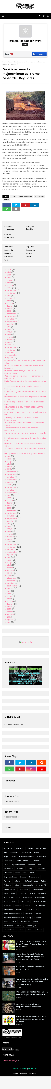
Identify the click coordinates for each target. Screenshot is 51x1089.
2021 (9, 469)
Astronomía (26, 852)
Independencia (9, 889)
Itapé (6, 893)
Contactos (33, 1073)
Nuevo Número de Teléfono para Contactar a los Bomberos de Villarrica (31, 1019)
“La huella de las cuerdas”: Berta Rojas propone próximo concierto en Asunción (31, 944)
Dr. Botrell (20, 869)
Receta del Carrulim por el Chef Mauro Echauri (30, 968)
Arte (5, 852)
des (39, 865)
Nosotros (23, 1073)
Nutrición (18, 905)
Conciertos (41, 857)
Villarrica (30, 930)
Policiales (29, 914)
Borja (6, 857)
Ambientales (41, 848)
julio (9, 295)
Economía (8, 250)
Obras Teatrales (39, 905)
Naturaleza (8, 257)
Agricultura (20, 848)
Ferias (43, 881)
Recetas (38, 918)
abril (9, 272)
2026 (9, 269)
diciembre (11, 290)
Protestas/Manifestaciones (14, 918)
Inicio (4, 62)
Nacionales (39, 196)
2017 (9, 575)
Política (38, 914)
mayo (10, 280)
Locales (32, 893)
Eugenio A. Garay (10, 877)
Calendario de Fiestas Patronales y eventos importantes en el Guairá (32, 993)
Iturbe (13, 893)
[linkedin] (31, 762)
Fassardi (7, 881)
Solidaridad (8, 926)
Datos (6, 865)
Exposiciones (34, 877)
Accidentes (8, 848)
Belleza (36, 852)
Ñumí (28, 905)
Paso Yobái (20, 909)
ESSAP (31, 873)
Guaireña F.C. (41, 885)
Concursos (8, 861)
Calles (13, 196)
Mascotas (42, 893)
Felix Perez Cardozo (31, 881)
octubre (11, 319)
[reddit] (42, 762)
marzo (10, 285)
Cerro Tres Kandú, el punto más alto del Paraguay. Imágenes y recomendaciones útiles (30, 957)
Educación (30, 250)
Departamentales (25, 196)
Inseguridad (23, 889)
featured (17, 881)
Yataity (39, 930)
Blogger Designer (20, 1069)
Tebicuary (20, 926)
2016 (9, 609)
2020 (9, 485)
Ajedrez (30, 848)
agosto (10, 324)
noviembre (12, 293)
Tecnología (31, 926)
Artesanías (14, 852)
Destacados (8, 869)
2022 (9, 345)
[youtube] (48, 16)
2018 (9, 542)
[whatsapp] (9, 769)
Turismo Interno (10, 930)
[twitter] (20, 762)
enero (10, 308)
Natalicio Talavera (40, 901)
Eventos (7, 253)
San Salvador (25, 922)
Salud (28, 257)
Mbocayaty (27, 897)
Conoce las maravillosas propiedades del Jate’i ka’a (28, 1005)
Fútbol (17, 885)
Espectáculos (20, 873)
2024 (9, 288)
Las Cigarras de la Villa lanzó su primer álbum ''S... (25, 453)
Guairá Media (33, 1069)
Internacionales (37, 889)
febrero (10, 306)
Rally (29, 918)
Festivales (7, 885)
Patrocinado (32, 909)
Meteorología (40, 897)
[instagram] (43, 16)
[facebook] (39, 16)
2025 (9, 275)
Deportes (30, 247)
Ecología (30, 869)
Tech (6, 260)
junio (9, 277)
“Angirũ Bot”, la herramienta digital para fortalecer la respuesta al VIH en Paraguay (32, 982)
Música (29, 253)
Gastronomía (28, 885)
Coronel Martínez (22, 861)
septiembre (12, 321)
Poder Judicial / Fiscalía (13, 914)
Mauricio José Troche (12, 897)
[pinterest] (20, 769)
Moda (6, 901)
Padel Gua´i (8, 909)
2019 (9, 508)
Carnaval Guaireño (26, 857)
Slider (35, 922)
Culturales (8, 247)
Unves (21, 930)
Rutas (10, 62)
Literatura (22, 893)
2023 (9, 311)
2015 (9, 617)
